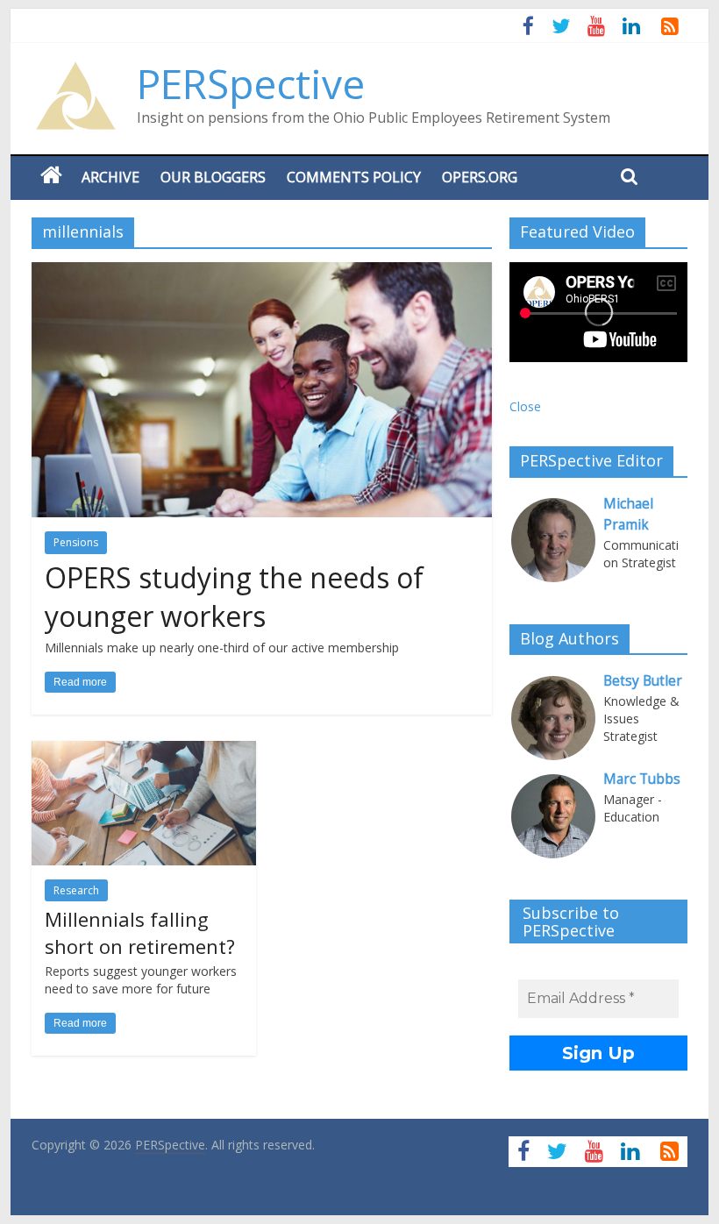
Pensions (75, 542)
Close (525, 406)
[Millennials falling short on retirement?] (144, 751)
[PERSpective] (75, 70)
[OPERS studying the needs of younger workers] (262, 272)
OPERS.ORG (479, 177)
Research (76, 890)
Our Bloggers (213, 177)
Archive (110, 177)
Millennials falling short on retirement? (140, 932)
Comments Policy (354, 177)
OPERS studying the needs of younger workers (234, 597)
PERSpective (251, 83)
